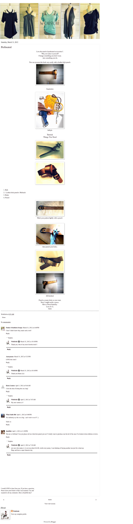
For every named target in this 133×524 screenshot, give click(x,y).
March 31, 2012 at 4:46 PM (31, 328)
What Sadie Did (11, 414)
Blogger (53, 522)
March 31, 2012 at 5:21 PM (22, 357)
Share (4, 317)
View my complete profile (18, 514)
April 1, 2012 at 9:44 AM (22, 386)
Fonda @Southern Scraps (14, 327)
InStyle (50, 130)
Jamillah (9, 431)
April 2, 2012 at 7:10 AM (28, 445)
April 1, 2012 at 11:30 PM (20, 431)
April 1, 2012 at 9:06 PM (24, 415)
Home (50, 499)
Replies (10, 338)
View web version (50, 504)
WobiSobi (14, 341)
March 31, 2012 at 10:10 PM (29, 342)
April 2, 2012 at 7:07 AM (28, 400)
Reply (8, 333)
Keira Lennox (10, 385)
